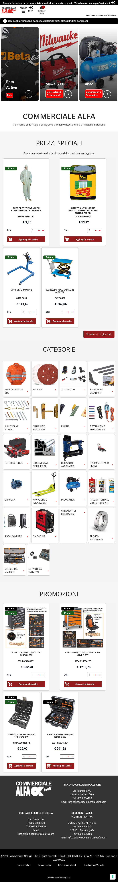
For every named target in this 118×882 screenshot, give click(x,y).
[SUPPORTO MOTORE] (21, 268)
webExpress (59, 878)
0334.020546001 (60, 743)
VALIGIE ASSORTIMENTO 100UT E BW (60, 735)
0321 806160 (84, 798)
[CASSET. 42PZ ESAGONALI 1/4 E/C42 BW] (21, 712)
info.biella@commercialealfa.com (36, 833)
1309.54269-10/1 (26, 216)
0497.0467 (60, 298)
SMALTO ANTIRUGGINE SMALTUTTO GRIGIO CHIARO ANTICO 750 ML (83, 210)
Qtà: (9, 230)
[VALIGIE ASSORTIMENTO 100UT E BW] (59, 712)
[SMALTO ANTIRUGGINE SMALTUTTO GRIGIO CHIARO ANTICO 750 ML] (83, 183)
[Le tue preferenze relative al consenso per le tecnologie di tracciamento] (113, 877)
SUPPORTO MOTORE (21, 289)
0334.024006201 (26, 661)
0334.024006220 (83, 661)
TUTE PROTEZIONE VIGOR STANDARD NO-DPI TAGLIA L (26, 209)
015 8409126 (38, 826)
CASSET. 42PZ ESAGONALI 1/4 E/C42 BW (21, 735)
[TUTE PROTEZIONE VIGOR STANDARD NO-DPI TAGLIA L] (26, 183)
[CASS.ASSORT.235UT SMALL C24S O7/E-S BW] (83, 627)
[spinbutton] (34, 230)
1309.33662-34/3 (82, 216)
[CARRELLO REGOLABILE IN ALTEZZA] (59, 268)
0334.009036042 (21, 743)
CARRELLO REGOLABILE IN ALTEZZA (60, 291)
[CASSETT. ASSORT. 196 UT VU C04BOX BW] (26, 627)
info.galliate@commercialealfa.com (87, 801)
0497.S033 (21, 298)
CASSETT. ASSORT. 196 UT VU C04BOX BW (26, 654)
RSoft (69, 878)
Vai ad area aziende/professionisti (92, 3)
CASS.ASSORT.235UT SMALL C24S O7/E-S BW (82, 654)
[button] (7, 64)
